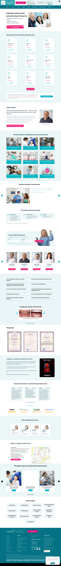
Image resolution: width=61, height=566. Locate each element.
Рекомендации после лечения (49, 548)
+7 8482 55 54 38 (41, 2)
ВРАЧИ (23, 7)
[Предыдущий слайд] (2, 195)
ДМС (18, 548)
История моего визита (10, 551)
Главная (7, 535)
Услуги (19, 535)
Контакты (8, 549)
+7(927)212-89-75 (34, 543)
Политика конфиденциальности (49, 539)
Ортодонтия (19, 544)
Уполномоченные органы (48, 543)
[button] (20, 3)
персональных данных (26, 243)
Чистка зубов (19, 546)
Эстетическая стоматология (21, 547)
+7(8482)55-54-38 (34, 542)
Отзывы (7, 541)
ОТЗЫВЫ (28, 7)
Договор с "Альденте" (47, 547)
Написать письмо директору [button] (46, 124)
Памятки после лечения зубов (49, 540)
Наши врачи (8, 539)
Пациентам (8, 545)
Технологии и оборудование (22, 550)
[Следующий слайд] (59, 195)
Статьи (7, 543)
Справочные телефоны (47, 541)
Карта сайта (19, 551)
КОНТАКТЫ (50, 7)
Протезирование (20, 540)
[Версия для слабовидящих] (59, 1)
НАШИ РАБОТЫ (34, 7)
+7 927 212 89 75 (49, 2)
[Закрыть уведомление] (59, 557)
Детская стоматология (21, 539)
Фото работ (8, 542)
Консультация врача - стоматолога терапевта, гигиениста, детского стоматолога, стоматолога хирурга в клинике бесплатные (42, 190)
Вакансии (8, 546)
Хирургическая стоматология (22, 543)
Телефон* (23, 239)
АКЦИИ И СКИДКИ (42, 7)
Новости (7, 550)
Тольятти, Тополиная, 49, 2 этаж (35, 541)
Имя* (9, 239)
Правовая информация (47, 544)
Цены (7, 538)
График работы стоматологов (48, 537)
